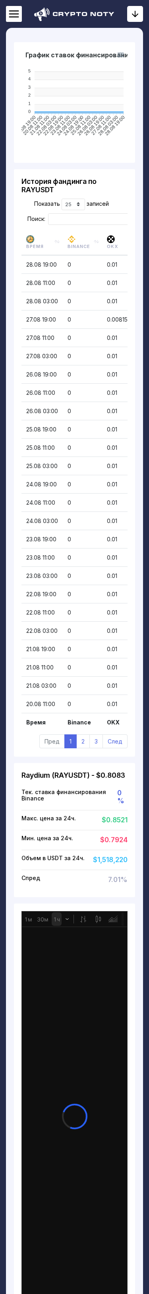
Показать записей (71, 203)
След (115, 741)
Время (35, 246)
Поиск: (36, 218)
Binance (79, 246)
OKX (112, 246)
